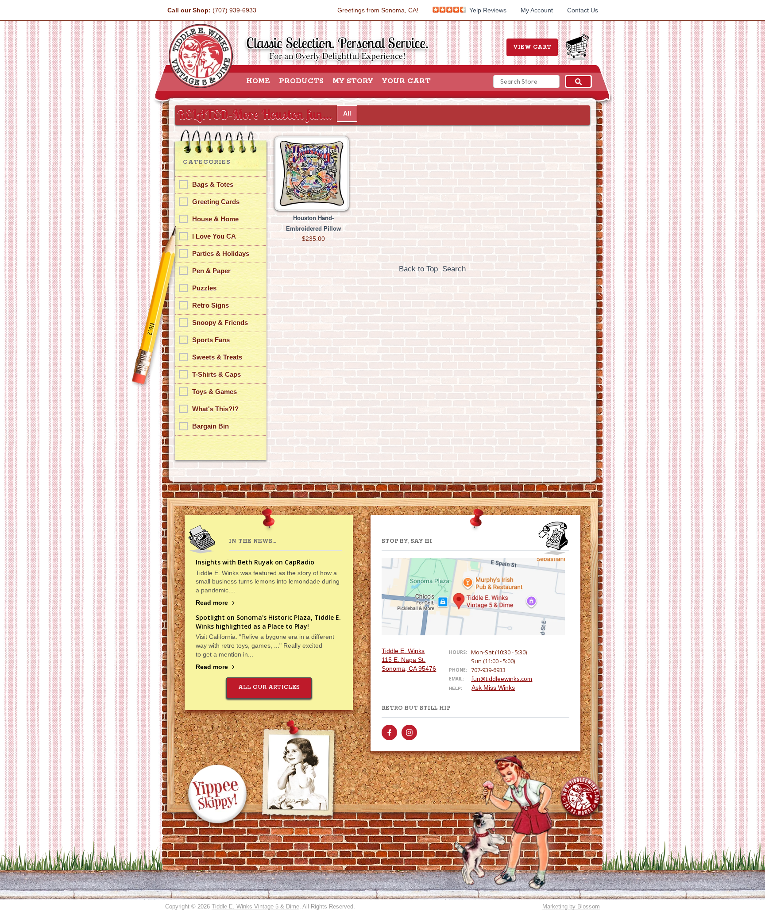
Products (301, 81)
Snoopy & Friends (220, 322)
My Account (537, 10)
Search (454, 269)
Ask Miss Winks (493, 687)
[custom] (389, 732)
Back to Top (418, 269)
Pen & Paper (211, 270)
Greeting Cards (216, 201)
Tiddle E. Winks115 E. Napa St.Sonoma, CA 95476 (409, 659)
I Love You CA (214, 236)
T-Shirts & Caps (216, 374)
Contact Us (582, 10)
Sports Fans (211, 340)
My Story (352, 81)
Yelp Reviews (487, 10)
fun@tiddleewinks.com (501, 679)
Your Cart (406, 81)
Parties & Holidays (220, 253)
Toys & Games (214, 391)
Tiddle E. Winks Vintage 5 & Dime (255, 906)
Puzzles (204, 288)
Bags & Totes (212, 184)
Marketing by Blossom (571, 906)
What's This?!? (215, 409)
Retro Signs (210, 305)
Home (258, 81)
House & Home (215, 219)
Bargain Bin (210, 426)
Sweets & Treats (217, 357)
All (347, 113)
